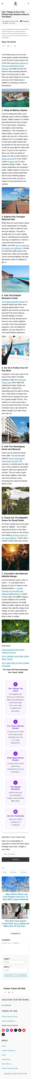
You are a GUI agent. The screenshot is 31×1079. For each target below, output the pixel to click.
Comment (6, 940)
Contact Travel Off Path (10, 1068)
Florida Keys (13, 872)
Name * (7, 959)
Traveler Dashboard (8, 1050)
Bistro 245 (13, 162)
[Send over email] (14, 46)
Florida (4, 872)
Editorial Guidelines (8, 1021)
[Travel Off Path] (15, 3)
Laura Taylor (12, 23)
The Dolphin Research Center (13, 302)
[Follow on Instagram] (12, 992)
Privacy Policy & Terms (9, 1016)
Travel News (6, 1059)
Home (4, 1046)
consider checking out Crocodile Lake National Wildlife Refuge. (12, 591)
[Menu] (2, 3)
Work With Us (6, 1064)
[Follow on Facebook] (5, 992)
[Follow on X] (8, 992)
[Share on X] (8, 46)
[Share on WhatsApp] (11, 46)
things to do (23, 872)
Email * (7, 967)
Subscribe (15, 859)
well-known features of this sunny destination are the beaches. (15, 66)
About (4, 1055)
